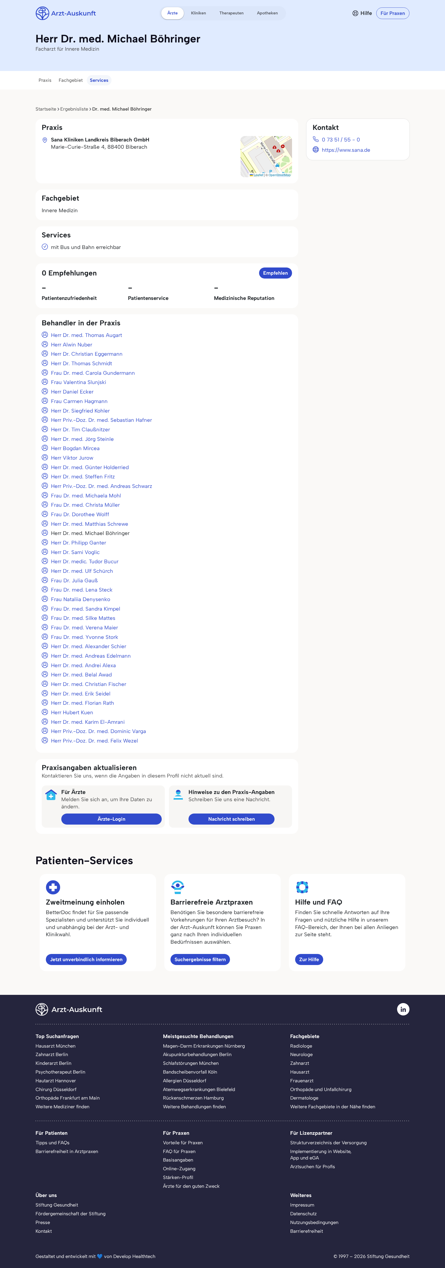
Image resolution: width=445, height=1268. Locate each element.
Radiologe (301, 1046)
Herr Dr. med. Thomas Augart (86, 335)
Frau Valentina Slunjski (78, 382)
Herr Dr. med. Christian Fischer (88, 684)
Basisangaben (178, 1160)
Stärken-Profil (178, 1177)
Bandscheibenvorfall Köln (190, 1072)
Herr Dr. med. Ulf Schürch (82, 571)
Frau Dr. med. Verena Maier (84, 627)
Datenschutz (303, 1214)
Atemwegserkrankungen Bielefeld (199, 1089)
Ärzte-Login (111, 819)
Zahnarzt (299, 1063)
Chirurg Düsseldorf (56, 1089)
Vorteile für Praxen (183, 1143)
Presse (43, 1222)
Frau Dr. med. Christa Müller (85, 505)
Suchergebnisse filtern (200, 959)
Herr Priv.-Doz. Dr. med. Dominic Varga (98, 731)
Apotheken (267, 13)
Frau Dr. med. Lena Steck (82, 590)
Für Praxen (393, 13)
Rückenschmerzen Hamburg (193, 1098)
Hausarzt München (55, 1046)
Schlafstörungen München (191, 1063)
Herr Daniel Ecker (72, 392)
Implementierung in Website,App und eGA (321, 1155)
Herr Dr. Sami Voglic (75, 552)
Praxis (45, 80)
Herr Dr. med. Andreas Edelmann (91, 656)
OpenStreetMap (280, 175)
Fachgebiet (71, 80)
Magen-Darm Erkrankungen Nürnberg (204, 1046)
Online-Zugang (179, 1169)
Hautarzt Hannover (56, 1081)
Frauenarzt (301, 1081)
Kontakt (44, 1231)
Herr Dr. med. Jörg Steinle (82, 439)
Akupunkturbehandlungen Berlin (197, 1054)
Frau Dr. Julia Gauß (74, 580)
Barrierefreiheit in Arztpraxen (67, 1151)
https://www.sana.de (346, 150)
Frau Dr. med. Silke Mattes (83, 618)
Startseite (46, 109)
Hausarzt (299, 1072)
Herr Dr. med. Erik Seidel (80, 694)
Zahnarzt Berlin (52, 1054)
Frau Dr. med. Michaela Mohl (86, 496)
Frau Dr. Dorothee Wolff (80, 514)
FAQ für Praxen (179, 1151)
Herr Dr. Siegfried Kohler (80, 411)
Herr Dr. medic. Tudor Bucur (84, 561)
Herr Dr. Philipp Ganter (78, 543)
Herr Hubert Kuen (72, 712)
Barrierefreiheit (306, 1231)
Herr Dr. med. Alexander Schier (88, 646)
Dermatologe (304, 1098)
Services (99, 80)
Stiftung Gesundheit (57, 1205)
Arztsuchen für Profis (312, 1166)
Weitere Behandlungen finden (194, 1107)
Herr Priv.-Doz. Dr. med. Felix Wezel (94, 741)
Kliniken (198, 13)
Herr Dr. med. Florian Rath (82, 703)
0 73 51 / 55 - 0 (341, 140)
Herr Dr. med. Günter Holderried (90, 467)
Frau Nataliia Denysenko (80, 599)
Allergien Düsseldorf (184, 1081)
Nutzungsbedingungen (314, 1222)
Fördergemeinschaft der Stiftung (71, 1214)
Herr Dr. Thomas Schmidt (81, 363)
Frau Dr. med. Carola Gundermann (93, 373)
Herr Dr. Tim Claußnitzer (80, 429)
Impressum (302, 1205)
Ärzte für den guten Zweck (191, 1186)
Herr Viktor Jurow (72, 458)
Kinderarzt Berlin (53, 1063)
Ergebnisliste (74, 109)
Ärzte (172, 13)
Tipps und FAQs (53, 1143)
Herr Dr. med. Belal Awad (81, 675)
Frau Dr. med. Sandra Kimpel (85, 609)
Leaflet (258, 175)
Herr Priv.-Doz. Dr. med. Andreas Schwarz (101, 486)
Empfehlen (275, 273)
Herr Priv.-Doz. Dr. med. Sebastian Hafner (101, 420)
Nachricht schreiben (231, 819)
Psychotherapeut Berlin (60, 1072)
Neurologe (301, 1054)
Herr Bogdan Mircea (75, 448)
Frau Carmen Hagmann (79, 401)
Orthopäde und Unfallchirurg (321, 1089)
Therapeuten (231, 13)
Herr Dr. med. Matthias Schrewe (89, 524)
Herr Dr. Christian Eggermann (87, 354)
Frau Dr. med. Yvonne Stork (84, 637)
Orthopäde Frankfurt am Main (68, 1098)
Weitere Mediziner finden (62, 1107)
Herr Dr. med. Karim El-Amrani (88, 722)
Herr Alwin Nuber (71, 345)
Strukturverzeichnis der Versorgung (328, 1143)
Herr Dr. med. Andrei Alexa (83, 665)
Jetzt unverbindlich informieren (86, 959)
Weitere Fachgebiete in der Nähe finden (332, 1107)
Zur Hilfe (309, 959)
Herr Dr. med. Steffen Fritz (83, 477)
